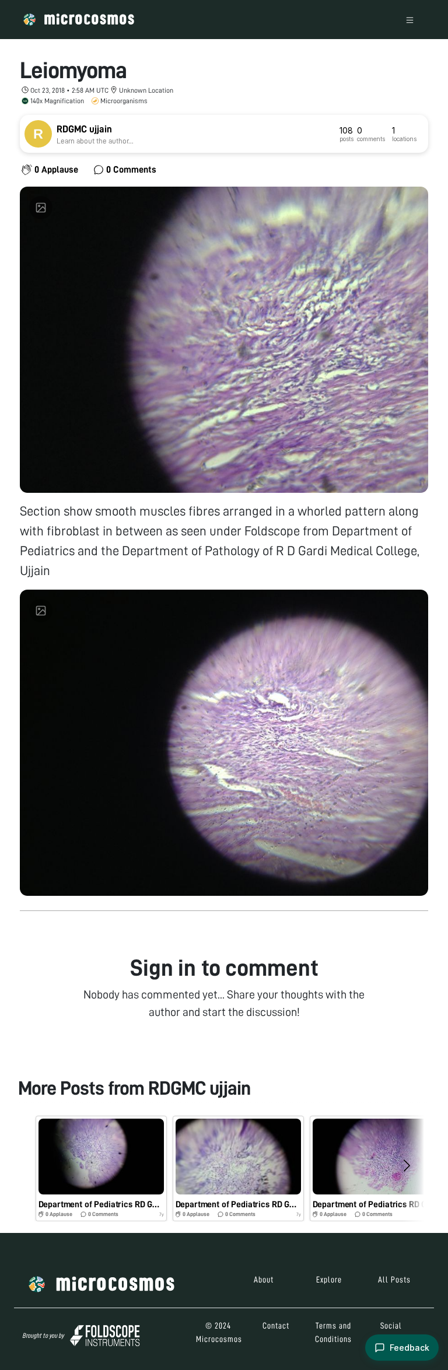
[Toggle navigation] (409, 19)
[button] (101, 1168)
